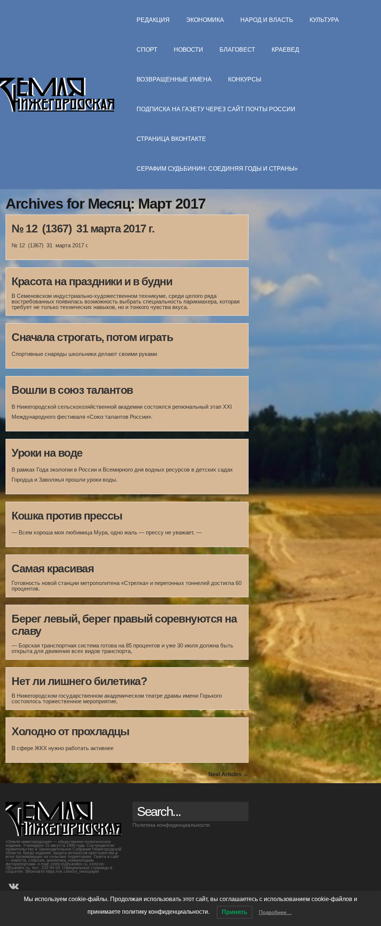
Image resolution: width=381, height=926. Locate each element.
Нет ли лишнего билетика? (79, 681)
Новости (188, 49)
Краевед (285, 49)
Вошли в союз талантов (72, 390)
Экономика (205, 20)
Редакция (153, 20)
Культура (324, 20)
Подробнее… (275, 912)
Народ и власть (266, 20)
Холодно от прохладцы (70, 731)
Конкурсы (244, 79)
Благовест (237, 49)
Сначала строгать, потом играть (92, 337)
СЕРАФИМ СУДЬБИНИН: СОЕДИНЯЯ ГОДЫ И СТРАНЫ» (217, 168)
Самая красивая (53, 568)
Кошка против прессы (67, 515)
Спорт (147, 49)
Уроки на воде (47, 453)
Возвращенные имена (174, 79)
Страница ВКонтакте (171, 139)
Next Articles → (228, 774)
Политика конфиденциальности (171, 825)
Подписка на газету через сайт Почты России (216, 109)
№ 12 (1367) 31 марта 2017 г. (83, 228)
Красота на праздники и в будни (92, 281)
